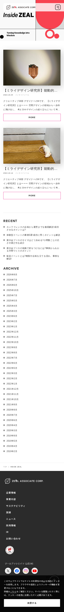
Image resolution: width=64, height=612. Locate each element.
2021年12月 (13, 389)
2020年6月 (12, 420)
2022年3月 (12, 373)
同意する (32, 603)
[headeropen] (58, 7)
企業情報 (11, 492)
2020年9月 (12, 410)
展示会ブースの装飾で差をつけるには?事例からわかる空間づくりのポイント (33, 249)
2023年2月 (12, 321)
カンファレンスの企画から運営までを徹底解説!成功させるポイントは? (33, 228)
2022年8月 (12, 352)
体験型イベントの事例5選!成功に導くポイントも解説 (33, 235)
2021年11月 (13, 394)
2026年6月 (12, 285)
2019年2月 (12, 451)
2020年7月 (12, 415)
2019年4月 (12, 446)
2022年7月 (12, 358)
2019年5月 (12, 441)
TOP (5, 467)
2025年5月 (12, 300)
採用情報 (11, 525)
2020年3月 (12, 430)
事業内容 (11, 499)
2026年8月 (12, 274)
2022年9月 (12, 347)
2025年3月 (12, 311)
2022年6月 (12, 363)
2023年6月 (12, 316)
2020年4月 (12, 425)
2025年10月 (13, 290)
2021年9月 (12, 404)
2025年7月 (12, 295)
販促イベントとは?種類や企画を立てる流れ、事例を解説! (33, 257)
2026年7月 (12, 280)
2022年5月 (12, 368)
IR (7, 531)
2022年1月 (12, 383)
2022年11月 (13, 337)
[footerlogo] (24, 481)
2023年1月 (12, 326)
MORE (32, 117)
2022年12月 (13, 332)
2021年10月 (13, 399)
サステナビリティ (15, 505)
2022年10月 (13, 342)
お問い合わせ (13, 538)
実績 (8, 512)
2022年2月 (12, 378)
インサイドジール (22, 95)
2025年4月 (12, 306)
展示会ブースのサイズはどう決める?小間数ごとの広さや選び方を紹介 (33, 241)
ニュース (11, 518)
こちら (13, 591)
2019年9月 (12, 435)
